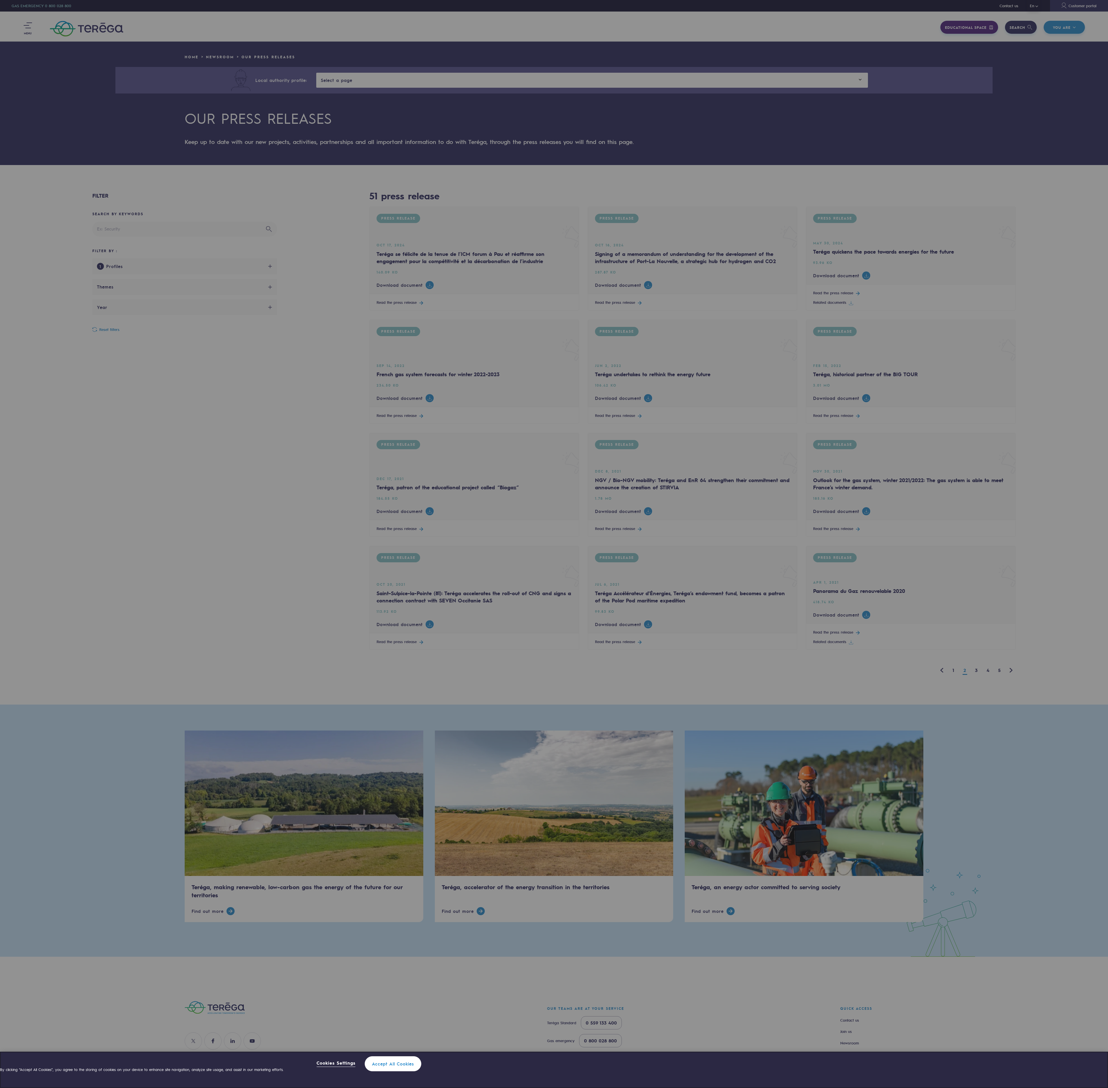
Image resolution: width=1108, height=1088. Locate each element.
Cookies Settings (336, 1063)
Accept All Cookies (393, 1064)
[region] (554, 1070)
